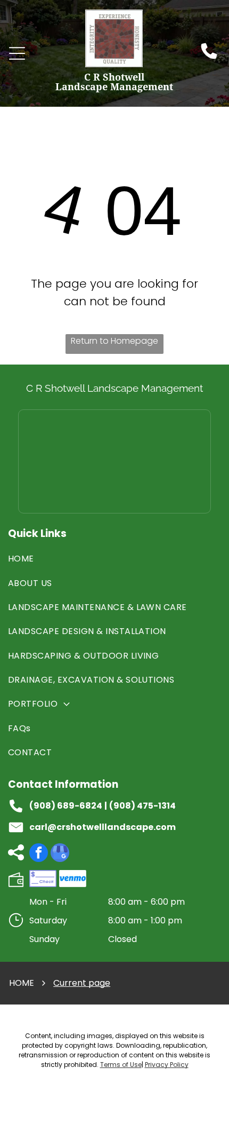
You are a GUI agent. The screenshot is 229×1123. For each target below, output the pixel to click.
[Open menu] (17, 53)
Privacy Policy (167, 1064)
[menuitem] (114, 559)
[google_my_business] (60, 854)
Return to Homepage (114, 341)
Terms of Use (121, 1064)
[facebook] (38, 854)
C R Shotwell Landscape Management (114, 388)
